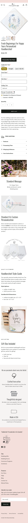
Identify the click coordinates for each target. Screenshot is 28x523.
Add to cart (14, 111)
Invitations (4, 463)
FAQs (2, 475)
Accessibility (20, 513)
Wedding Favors (5, 458)
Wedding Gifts (5, 456)
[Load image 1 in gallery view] (14, 21)
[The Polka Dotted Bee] (14, 5)
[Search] (5, 5)
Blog (2, 478)
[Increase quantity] (11, 105)
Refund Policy (5, 483)
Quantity (3, 101)
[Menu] (1, 5)
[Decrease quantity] (3, 105)
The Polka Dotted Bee (9, 517)
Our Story (3, 473)
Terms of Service (12, 513)
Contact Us (4, 480)
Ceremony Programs (6, 461)
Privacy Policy (4, 513)
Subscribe (5, 504)
